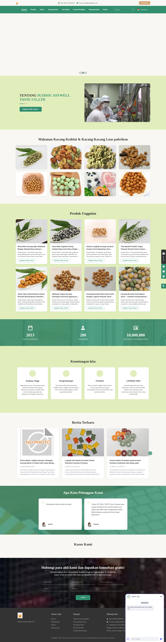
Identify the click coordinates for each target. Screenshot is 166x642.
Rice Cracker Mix (78, 628)
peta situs (112, 638)
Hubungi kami (55, 628)
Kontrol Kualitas (79, 9)
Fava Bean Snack (78, 625)
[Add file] (128, 639)
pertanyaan (144, 3)
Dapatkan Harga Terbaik (27, 260)
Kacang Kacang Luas (79, 622)
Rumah (24, 9)
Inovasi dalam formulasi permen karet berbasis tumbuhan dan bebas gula (125, 461)
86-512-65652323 (69, 3)
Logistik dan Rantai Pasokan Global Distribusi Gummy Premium (79, 461)
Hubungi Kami (94, 9)
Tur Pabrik (65, 9)
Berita (105, 9)
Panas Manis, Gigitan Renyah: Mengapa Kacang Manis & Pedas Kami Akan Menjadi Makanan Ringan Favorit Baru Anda (37, 461)
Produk (33, 9)
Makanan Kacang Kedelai (81, 619)
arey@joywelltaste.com (90, 3)
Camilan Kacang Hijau (80, 630)
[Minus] (161, 597)
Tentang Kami (53, 9)
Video (42, 9)
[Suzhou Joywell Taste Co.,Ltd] (17, 3)
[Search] (133, 9)
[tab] (80, 72)
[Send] (161, 639)
